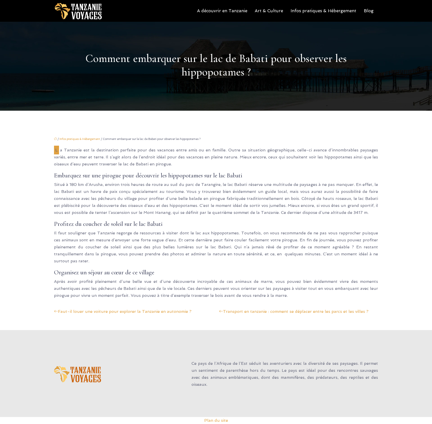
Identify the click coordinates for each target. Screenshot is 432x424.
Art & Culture (269, 10)
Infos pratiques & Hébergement (323, 10)
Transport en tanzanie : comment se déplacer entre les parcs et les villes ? (295, 311)
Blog (369, 10)
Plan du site (216, 420)
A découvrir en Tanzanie (222, 10)
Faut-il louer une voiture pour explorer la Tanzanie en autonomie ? (125, 311)
